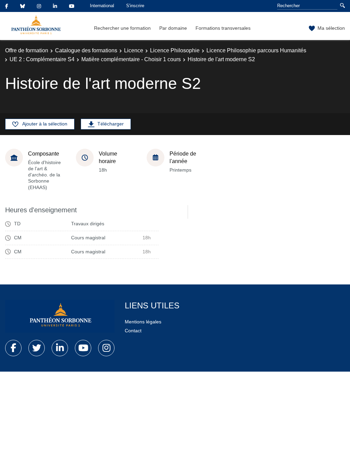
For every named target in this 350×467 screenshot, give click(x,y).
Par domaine (173, 28)
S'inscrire (135, 5)
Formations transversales (223, 28)
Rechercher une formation (122, 28)
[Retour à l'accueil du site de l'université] (60, 316)
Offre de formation (26, 50)
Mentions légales (143, 321)
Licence (133, 50)
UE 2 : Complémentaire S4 (42, 59)
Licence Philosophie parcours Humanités (256, 50)
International (102, 5)
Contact (133, 330)
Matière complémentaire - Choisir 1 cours (131, 59)
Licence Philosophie (175, 50)
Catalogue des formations (86, 50)
